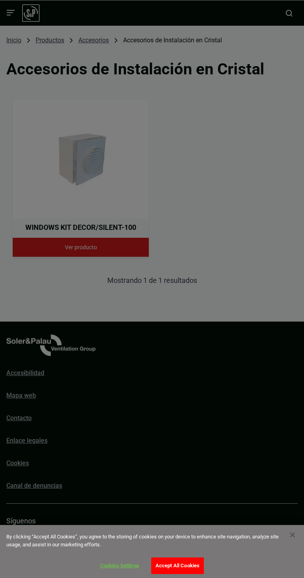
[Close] (292, 535)
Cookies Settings (119, 566)
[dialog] (152, 551)
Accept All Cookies (178, 566)
